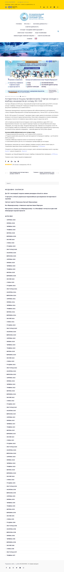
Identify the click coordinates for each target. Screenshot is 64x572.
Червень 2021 (11, 423)
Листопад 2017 (12, 552)
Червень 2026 (11, 226)
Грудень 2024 (11, 285)
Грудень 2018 (11, 522)
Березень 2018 (11, 542)
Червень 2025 (11, 266)
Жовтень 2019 (11, 489)
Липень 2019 (11, 499)
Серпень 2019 (11, 496)
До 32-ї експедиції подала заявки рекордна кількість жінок (26, 193)
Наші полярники (41, 32)
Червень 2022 (11, 384)
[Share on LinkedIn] (15, 161)
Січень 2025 (10, 282)
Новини (29, 38)
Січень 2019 (10, 519)
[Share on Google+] (12, 161)
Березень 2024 (11, 315)
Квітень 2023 (11, 351)
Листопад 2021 (12, 407)
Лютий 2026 (11, 239)
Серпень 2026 (11, 220)
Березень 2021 (11, 433)
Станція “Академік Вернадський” (31, 29)
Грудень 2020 (11, 443)
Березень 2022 (11, 394)
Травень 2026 (11, 229)
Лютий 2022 (10, 397)
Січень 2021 (10, 440)
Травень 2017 (11, 555)
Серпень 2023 (11, 338)
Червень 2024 (11, 305)
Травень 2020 (11, 466)
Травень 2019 (11, 506)
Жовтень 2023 (11, 331)
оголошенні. (42, 146)
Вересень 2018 (11, 532)
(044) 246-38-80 (10, 2)
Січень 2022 (10, 400)
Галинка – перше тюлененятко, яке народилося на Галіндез (43, 173)
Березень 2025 (11, 275)
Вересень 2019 (11, 493)
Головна (19, 23)
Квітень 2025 (11, 272)
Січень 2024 (10, 321)
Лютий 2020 (11, 476)
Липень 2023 (11, 341)
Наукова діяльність (40, 23)
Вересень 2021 (11, 414)
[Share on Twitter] (8, 161)
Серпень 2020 (11, 456)
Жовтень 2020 (11, 450)
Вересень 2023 (11, 335)
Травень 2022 (11, 387)
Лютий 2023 (10, 358)
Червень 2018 (11, 539)
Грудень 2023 (11, 325)
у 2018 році (54, 154)
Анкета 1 (7, 151)
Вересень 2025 (11, 256)
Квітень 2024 (11, 312)
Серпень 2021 (11, 417)
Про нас (27, 23)
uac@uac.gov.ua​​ (23, 2)
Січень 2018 (10, 548)
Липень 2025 (11, 262)
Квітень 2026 (11, 233)
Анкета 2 (24, 151)
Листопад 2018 (12, 525)
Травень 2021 (11, 427)
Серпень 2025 (11, 259)
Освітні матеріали (44, 35)
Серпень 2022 (11, 377)
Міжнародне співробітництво (24, 35)
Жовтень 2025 (11, 252)
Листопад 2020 (12, 446)
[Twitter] (50, 7)
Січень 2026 (10, 243)
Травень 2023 (11, 348)
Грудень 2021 (11, 404)
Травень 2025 (11, 269)
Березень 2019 (11, 512)
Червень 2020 (11, 463)
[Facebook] (40, 7)
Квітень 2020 (11, 470)
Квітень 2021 (11, 430)
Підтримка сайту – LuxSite (12, 564)
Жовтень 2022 (11, 371)
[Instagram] (47, 7)
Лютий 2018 (10, 545)
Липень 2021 (11, 420)
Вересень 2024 (11, 295)
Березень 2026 (11, 236)
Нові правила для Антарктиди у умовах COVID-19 (19, 173)
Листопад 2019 (12, 486)
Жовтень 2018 (11, 529)
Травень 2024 (11, 308)
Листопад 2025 (12, 249)
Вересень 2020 (11, 453)
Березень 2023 (11, 354)
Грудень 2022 (11, 364)
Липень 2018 (11, 535)
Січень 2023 (10, 361)
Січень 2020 (10, 479)
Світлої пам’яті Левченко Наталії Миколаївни (21, 202)
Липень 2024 (11, 302)
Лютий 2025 (10, 279)
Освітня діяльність (32, 26)
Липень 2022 (11, 381)
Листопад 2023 (12, 328)
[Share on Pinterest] (18, 161)
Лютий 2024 (11, 318)
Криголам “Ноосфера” (25, 32)
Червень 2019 (11, 502)
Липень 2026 (11, 223)
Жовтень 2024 (11, 292)
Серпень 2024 (11, 298)
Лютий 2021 (10, 437)
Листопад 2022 (12, 368)
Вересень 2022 (11, 374)
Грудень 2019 (11, 483)
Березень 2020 (11, 473)
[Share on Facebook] (5, 161)
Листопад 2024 (12, 289)
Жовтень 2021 (11, 410)
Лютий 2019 (10, 516)
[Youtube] (44, 7)
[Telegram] (54, 7)
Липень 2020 (11, 460)
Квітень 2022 (11, 391)
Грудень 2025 (11, 246)
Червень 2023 (11, 345)
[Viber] (57, 7)
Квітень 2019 (11, 509)
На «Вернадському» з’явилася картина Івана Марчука (24, 205)
